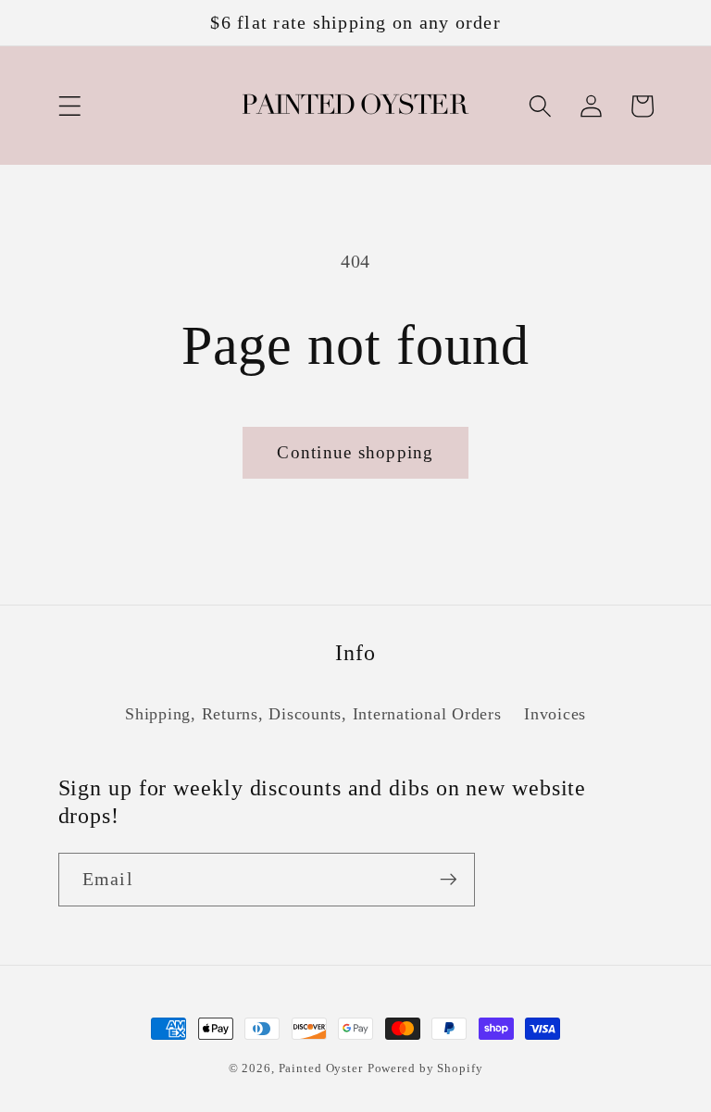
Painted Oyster (321, 1068)
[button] (69, 106)
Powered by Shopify (425, 1068)
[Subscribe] (448, 879)
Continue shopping (355, 452)
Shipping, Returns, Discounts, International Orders (313, 714)
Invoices (555, 714)
